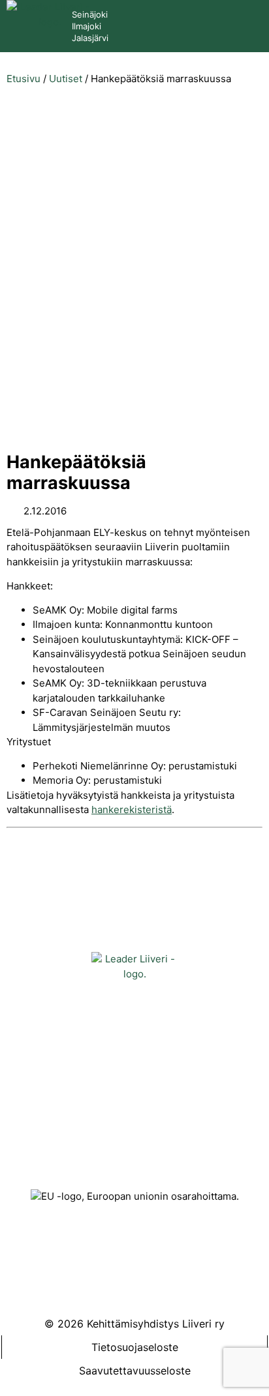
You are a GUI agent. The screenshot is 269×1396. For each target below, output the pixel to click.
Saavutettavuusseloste (135, 1370)
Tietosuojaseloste (134, 1347)
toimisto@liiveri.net (134, 1127)
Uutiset (65, 78)
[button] (244, 24)
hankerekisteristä (131, 809)
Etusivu (23, 78)
